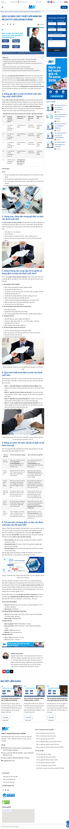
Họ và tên (50, 21)
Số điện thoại (51, 27)
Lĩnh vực (59, 27)
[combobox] (41, 2)
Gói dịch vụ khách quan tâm (55, 33)
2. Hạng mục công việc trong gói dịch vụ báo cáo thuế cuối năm (19, 61)
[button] (2, 7)
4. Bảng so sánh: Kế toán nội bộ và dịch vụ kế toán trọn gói (18, 68)
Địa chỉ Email (60, 21)
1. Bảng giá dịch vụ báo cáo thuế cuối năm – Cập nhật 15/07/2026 (19, 59)
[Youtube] (4, 671)
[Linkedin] (8, 671)
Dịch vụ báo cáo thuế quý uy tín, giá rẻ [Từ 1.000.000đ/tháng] (60, 135)
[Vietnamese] (67, 2)
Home (2, 11)
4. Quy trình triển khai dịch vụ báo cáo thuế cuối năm (16, 66)
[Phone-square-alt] (8, 790)
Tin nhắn (50, 39)
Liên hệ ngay (5, 168)
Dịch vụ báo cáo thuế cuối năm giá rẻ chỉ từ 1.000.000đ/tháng (60, 107)
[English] (65, 2)
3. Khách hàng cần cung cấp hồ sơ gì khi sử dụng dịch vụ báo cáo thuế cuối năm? (22, 64)
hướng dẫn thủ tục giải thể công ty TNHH (22, 596)
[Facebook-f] (3, 790)
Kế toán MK (15, 534)
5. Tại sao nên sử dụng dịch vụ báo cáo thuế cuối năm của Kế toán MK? (21, 70)
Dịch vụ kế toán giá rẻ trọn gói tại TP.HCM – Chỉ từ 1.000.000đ (61, 116)
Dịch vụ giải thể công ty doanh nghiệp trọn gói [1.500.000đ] (60, 144)
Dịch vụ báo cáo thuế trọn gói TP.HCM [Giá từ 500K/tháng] (60, 126)
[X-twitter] (11, 671)
